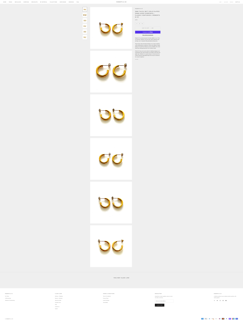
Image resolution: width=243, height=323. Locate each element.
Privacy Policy (105, 298)
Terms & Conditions (107, 296)
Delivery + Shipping (59, 296)
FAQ (56, 304)
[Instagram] (220, 300)
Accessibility (105, 302)
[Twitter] (217, 300)
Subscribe (160, 305)
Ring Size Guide (58, 300)
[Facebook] (214, 300)
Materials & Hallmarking (10, 300)
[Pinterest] (223, 300)
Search (56, 308)
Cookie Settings (106, 300)
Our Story (7, 296)
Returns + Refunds (58, 298)
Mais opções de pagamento (147, 35)
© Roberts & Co (9, 318)
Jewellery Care (58, 302)
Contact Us (57, 306)
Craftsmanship (8, 298)
